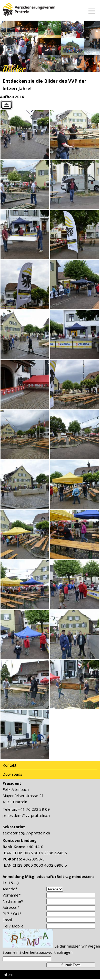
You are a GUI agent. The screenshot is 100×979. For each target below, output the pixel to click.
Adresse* (11, 907)
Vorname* (12, 895)
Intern (8, 974)
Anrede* (10, 888)
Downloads (12, 774)
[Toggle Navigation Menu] (91, 11)
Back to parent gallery (50, 105)
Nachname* (13, 901)
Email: (8, 919)
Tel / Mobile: (13, 925)
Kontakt (9, 765)
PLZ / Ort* (12, 913)
